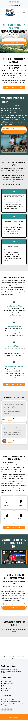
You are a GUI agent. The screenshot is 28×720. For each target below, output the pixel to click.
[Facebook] (10, 2)
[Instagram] (15, 2)
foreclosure (11, 465)
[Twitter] (13, 2)
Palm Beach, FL (5, 656)
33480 (14, 631)
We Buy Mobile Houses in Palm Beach (14, 26)
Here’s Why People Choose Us (14, 277)
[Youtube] (18, 2)
